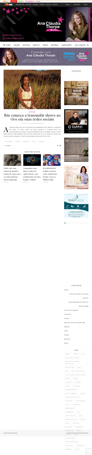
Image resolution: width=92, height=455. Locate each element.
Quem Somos (67, 45)
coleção (68, 382)
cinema (75, 378)
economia (76, 386)
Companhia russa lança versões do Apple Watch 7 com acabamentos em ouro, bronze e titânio (32, 174)
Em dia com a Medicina (71, 310)
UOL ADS (54, 4)
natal (67, 423)
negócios (76, 423)
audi (66, 371)
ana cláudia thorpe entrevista (72, 362)
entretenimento (9, 141)
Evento (82, 393)
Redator (8, 145)
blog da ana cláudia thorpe (75, 374)
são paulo (69, 445)
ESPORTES (20, 1)
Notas (66, 331)
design (67, 386)
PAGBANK (35, 4)
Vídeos (45, 45)
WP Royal (14, 433)
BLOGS (38, 1)
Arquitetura (69, 367)
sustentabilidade (71, 441)
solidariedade (70, 438)
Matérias (54, 45)
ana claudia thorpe (72, 357)
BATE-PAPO (77, 4)
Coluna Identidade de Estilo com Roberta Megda (78, 304)
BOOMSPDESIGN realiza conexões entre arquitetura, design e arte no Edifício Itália (50, 174)
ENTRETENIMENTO (29, 1)
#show (75, 354)
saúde (76, 434)
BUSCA (68, 4)
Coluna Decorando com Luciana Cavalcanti (78, 296)
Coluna (17, 45)
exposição (69, 401)
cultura (77, 382)
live (78, 412)
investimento (26, 141)
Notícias (26, 45)
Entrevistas (67, 314)
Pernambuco (79, 427)
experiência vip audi (72, 397)
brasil (67, 378)
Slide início (67, 339)
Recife (79, 430)
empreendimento (71, 389)
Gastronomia (80, 401)
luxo (80, 415)
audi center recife (78, 371)
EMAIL (86, 4)
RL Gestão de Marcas (82, 433)
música (34, 141)
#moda (67, 354)
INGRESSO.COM (20, 4)
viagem (77, 449)
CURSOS (42, 4)
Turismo (68, 449)
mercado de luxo (71, 419)
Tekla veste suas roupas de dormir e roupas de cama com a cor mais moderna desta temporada (12, 174)
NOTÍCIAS (13, 1)
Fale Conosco (80, 45)
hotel (67, 404)
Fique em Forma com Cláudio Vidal (74, 322)
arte (79, 367)
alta (82, 354)
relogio (68, 434)
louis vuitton (70, 415)
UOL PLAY (48, 4)
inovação (17, 141)
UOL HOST (28, 4)
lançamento (69, 412)
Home (8, 45)
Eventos (36, 45)
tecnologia (41, 141)
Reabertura (69, 430)
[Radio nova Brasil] (46, 65)
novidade (68, 427)
